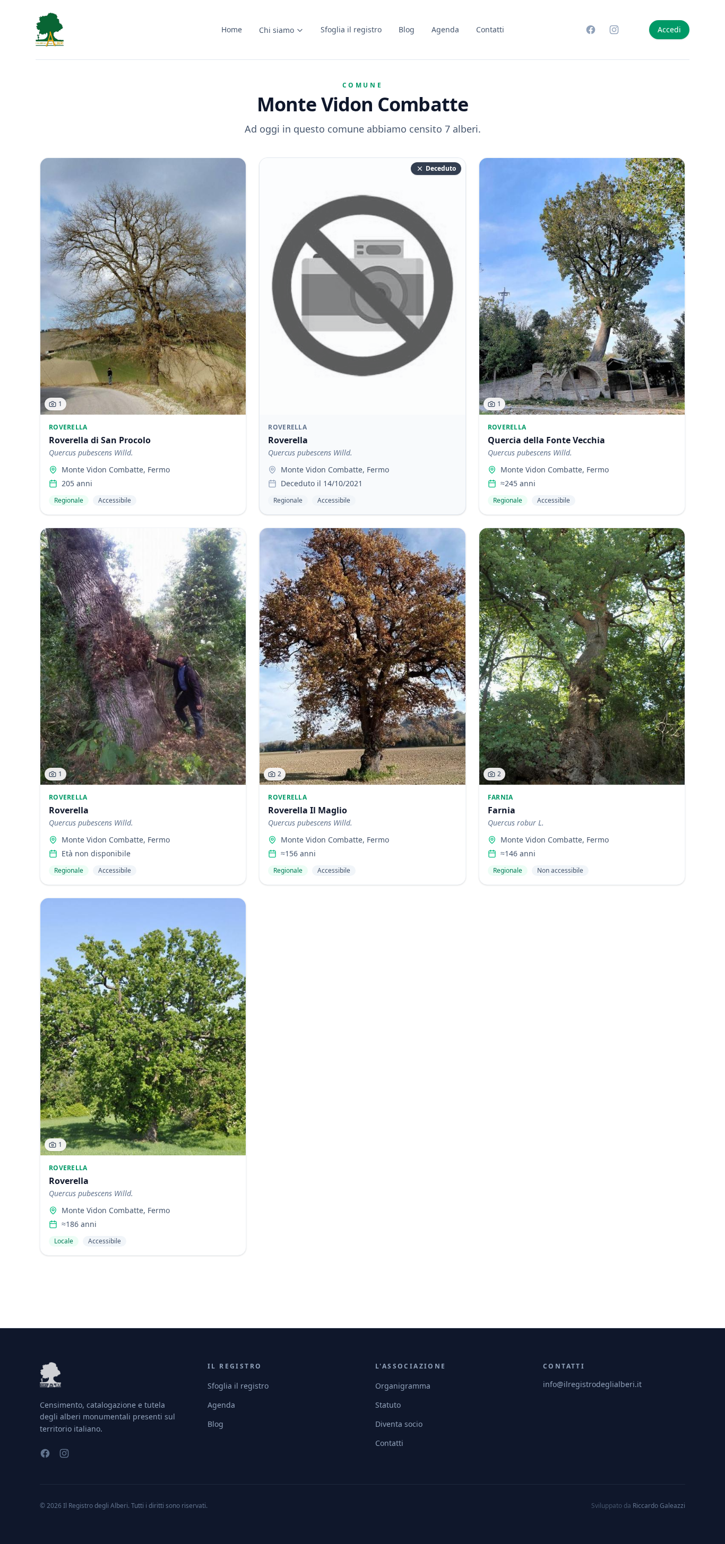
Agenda (445, 29)
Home (231, 29)
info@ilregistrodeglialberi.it (592, 1384)
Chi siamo (276, 30)
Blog (407, 29)
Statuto (388, 1405)
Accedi (669, 29)
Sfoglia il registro (351, 29)
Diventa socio (398, 1424)
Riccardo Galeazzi (659, 1505)
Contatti (490, 29)
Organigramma (402, 1386)
